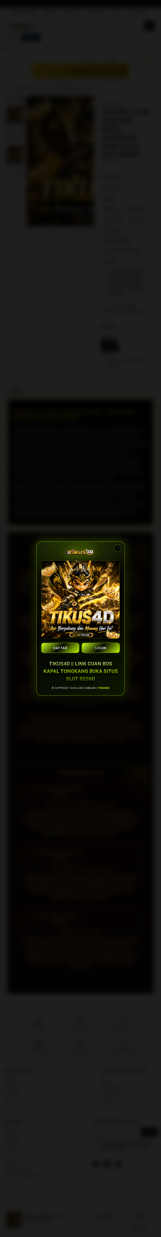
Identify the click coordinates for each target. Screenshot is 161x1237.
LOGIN (100, 648)
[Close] (117, 548)
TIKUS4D (103, 688)
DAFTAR (60, 648)
